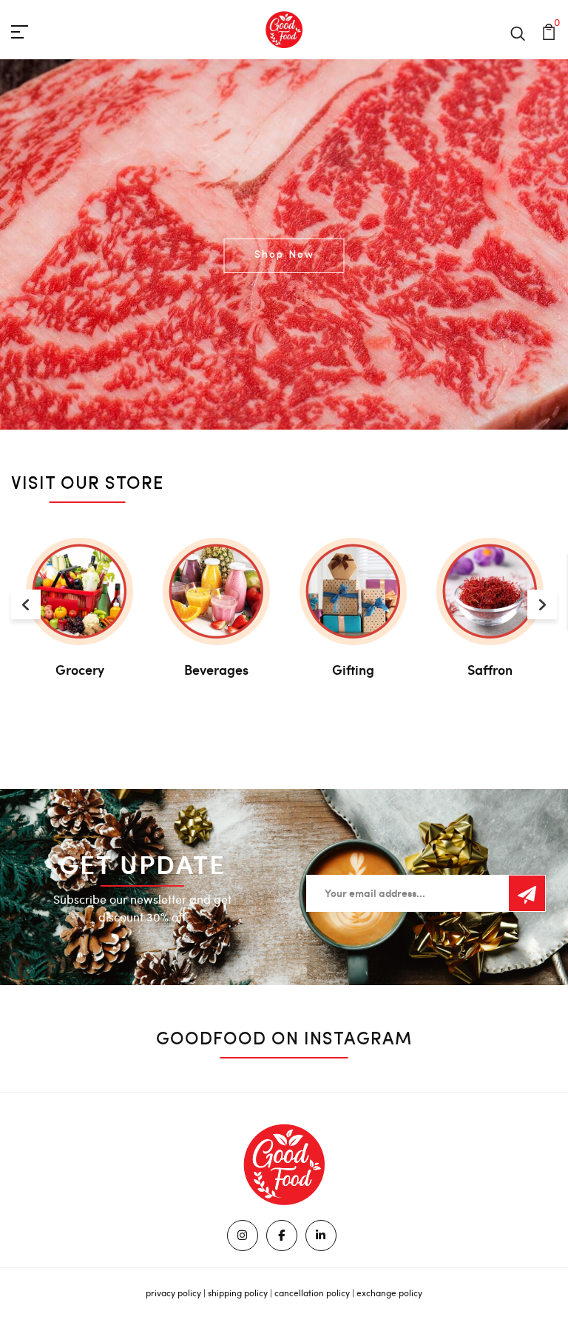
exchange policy (389, 1292)
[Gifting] (353, 591)
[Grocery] (79, 591)
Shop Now (284, 255)
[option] (284, 244)
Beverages (216, 669)
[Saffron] (490, 591)
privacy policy (173, 1292)
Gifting (353, 669)
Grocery (79, 669)
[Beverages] (216, 591)
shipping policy (238, 1292)
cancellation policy (312, 1292)
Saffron (490, 669)
